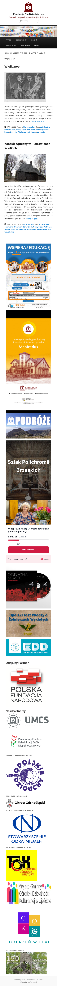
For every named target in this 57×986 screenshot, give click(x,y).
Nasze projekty (21, 40)
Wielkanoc (12, 66)
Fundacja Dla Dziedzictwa (28, 14)
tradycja (13, 132)
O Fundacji (32, 982)
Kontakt (34, 40)
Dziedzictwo (25, 45)
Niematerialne (29, 127)
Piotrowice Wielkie (34, 129)
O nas (8, 40)
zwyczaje (41, 132)
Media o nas (11, 45)
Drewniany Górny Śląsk (23, 227)
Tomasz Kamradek (43, 229)
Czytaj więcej (37, 121)
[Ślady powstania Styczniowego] (26, 967)
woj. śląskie (31, 132)
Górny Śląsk (21, 129)
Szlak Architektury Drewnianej (23, 229)
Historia (37, 45)
